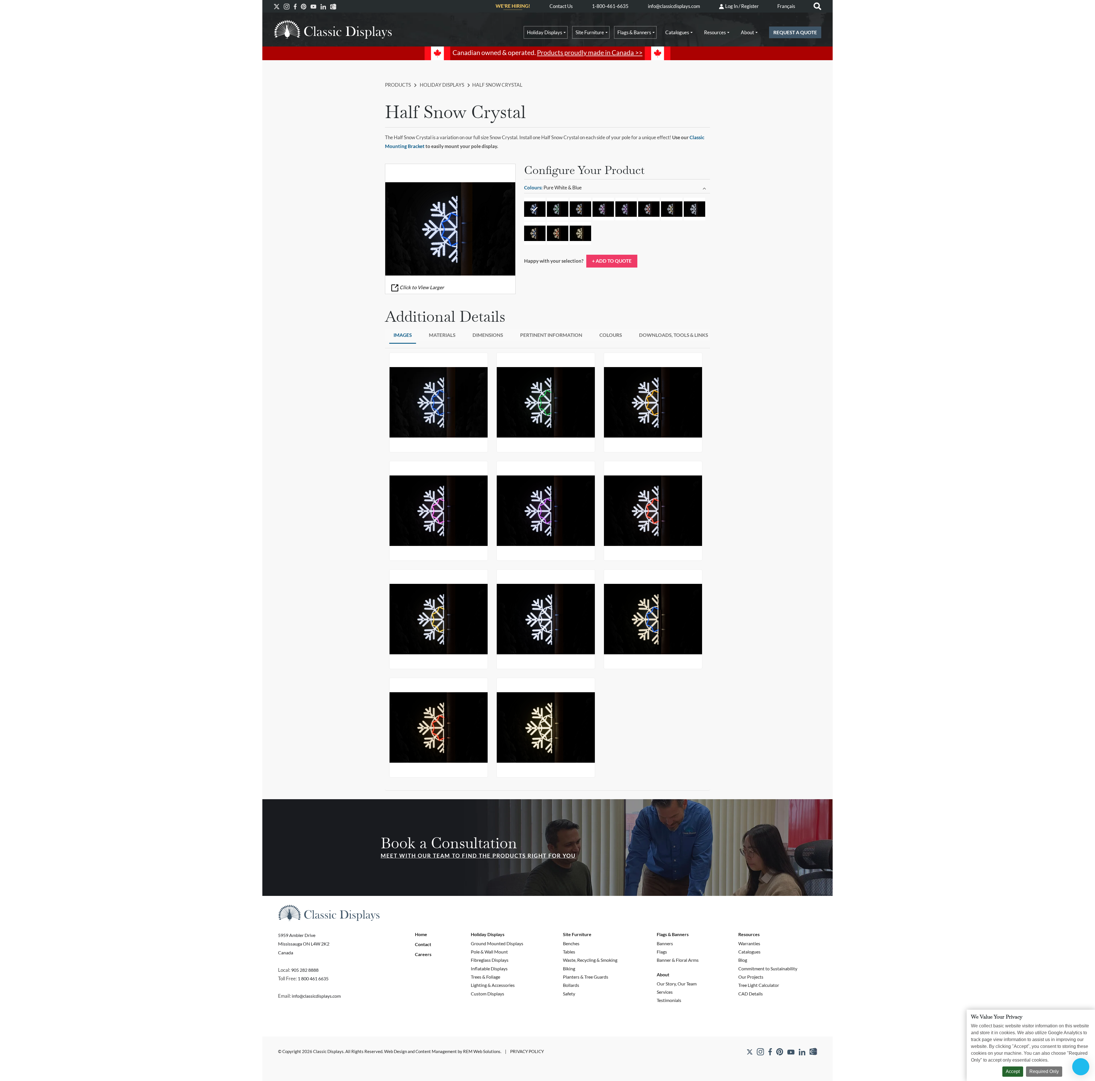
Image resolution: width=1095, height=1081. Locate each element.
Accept (1013, 1071)
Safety (569, 993)
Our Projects (750, 976)
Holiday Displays (544, 32)
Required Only (1044, 1071)
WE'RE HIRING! (513, 6)
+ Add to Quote (612, 261)
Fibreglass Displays (489, 960)
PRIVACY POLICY (527, 1051)
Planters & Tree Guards (585, 976)
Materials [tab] (442, 335)
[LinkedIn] (323, 6)
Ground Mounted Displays (497, 943)
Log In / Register (741, 6)
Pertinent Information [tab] (551, 335)
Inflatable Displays (489, 968)
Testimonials (669, 1000)
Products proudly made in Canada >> (589, 52)
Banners (665, 943)
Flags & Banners (634, 32)
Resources (715, 32)
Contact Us (561, 6)
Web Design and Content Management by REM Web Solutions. (443, 1051)
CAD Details (750, 993)
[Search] (817, 6)
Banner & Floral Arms (678, 960)
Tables (569, 951)
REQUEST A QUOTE (795, 32)
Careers (423, 954)
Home (421, 934)
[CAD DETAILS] (333, 6)
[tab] (617, 188)
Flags (662, 951)
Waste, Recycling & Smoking (590, 960)
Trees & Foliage (485, 976)
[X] (276, 6)
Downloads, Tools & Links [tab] (673, 335)
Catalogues (677, 32)
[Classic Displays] (333, 29)
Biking (569, 968)
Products (398, 85)
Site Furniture (589, 32)
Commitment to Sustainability (767, 968)
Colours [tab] (610, 335)
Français (786, 6)
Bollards (571, 985)
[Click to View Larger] (450, 229)
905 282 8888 (305, 970)
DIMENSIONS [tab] (488, 335)
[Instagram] (286, 6)
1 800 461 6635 (313, 978)
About (747, 32)
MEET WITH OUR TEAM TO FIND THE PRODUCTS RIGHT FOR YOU (478, 856)
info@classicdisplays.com (674, 6)
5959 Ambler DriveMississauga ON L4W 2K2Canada (303, 943)
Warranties (749, 943)
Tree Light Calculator (758, 985)
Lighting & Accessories (493, 985)
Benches (571, 943)
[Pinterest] (303, 6)
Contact (423, 944)
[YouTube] (313, 6)
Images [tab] (403, 335)
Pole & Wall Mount (489, 951)
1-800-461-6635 (610, 6)
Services (665, 992)
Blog (742, 960)
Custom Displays (487, 993)
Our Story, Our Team (677, 983)
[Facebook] (295, 6)
